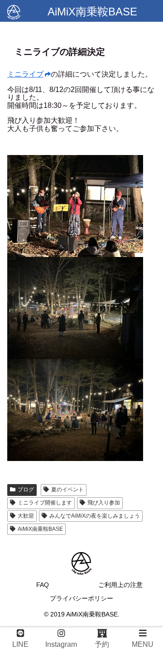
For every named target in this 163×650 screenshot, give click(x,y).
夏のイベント (67, 489)
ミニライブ (25, 74)
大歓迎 (26, 516)
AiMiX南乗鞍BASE (40, 529)
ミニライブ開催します (45, 503)
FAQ (42, 584)
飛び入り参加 (103, 503)
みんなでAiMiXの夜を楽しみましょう (94, 516)
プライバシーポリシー (81, 598)
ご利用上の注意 (120, 584)
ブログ (26, 489)
